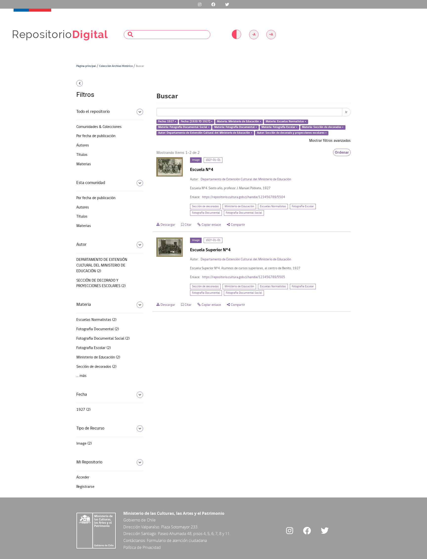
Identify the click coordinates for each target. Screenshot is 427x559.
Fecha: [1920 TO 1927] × (197, 121)
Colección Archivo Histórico (116, 66)
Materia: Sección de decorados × (322, 127)
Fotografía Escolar (303, 206)
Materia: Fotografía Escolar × (279, 127)
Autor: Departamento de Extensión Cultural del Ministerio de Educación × (205, 132)
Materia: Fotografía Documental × (235, 127)
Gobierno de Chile (139, 520)
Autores (82, 145)
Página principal (86, 66)
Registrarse (85, 487)
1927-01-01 (213, 160)
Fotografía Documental (206, 212)
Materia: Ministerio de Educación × (239, 121)
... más (81, 376)
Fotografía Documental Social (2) (102, 339)
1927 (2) (83, 410)
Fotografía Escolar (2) (93, 348)
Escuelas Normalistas (273, 206)
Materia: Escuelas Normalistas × (286, 121)
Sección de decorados (205, 206)
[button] (107, 83)
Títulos (81, 155)
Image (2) (84, 444)
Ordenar (342, 152)
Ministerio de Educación (239, 206)
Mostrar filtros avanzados (330, 141)
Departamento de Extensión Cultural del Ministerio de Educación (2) (101, 265)
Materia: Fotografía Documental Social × (184, 127)
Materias (83, 164)
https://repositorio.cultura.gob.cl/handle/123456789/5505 (243, 277)
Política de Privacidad (142, 547)
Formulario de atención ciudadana (177, 540)
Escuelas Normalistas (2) (96, 320)
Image (196, 160)
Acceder (82, 477)
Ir (346, 112)
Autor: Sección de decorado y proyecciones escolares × (292, 132)
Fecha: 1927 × (167, 121)
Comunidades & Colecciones (99, 127)
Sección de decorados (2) (96, 367)
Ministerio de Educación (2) (98, 357)
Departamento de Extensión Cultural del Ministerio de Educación (246, 179)
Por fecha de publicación (95, 136)
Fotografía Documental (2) (97, 329)
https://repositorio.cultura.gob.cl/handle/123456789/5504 (243, 197)
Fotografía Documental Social (244, 212)
